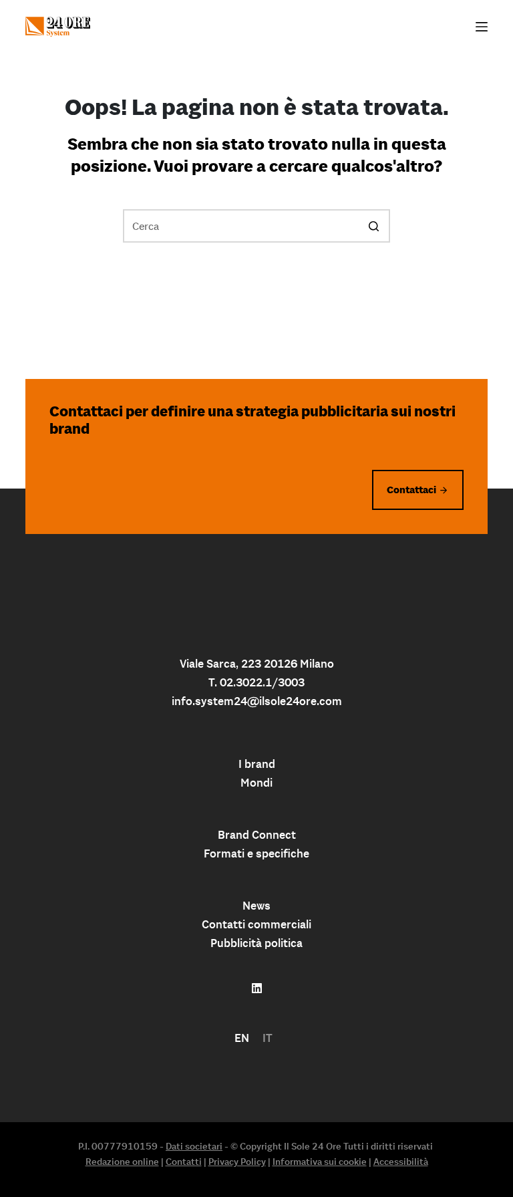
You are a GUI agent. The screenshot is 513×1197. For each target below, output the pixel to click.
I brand (256, 764)
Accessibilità (400, 1162)
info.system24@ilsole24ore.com (257, 701)
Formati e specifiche (256, 853)
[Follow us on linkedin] (257, 988)
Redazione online (122, 1162)
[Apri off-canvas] (482, 27)
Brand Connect (257, 834)
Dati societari (194, 1146)
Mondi (256, 782)
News (256, 905)
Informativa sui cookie (320, 1162)
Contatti (184, 1162)
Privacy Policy (237, 1162)
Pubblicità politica (256, 943)
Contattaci (411, 489)
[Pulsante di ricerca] (373, 226)
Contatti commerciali (256, 924)
